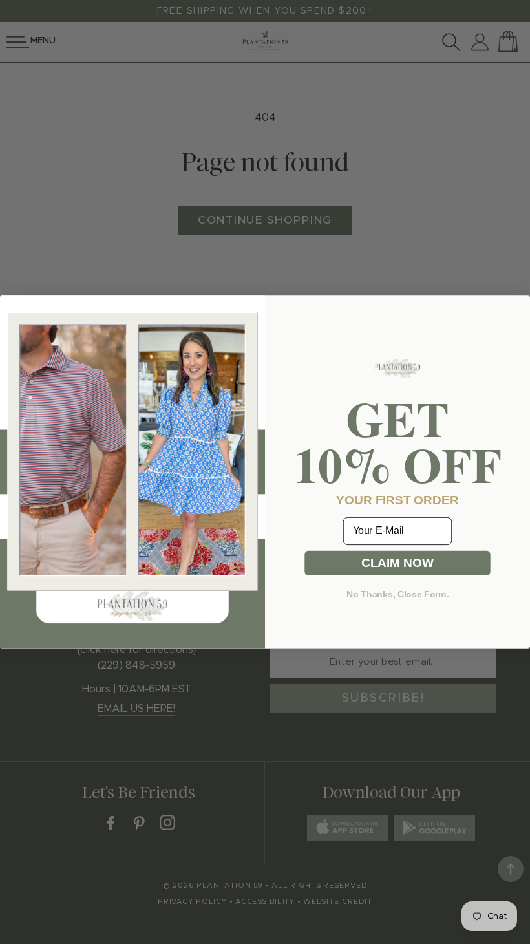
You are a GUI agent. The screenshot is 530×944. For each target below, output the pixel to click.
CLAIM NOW (397, 562)
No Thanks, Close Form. (397, 594)
